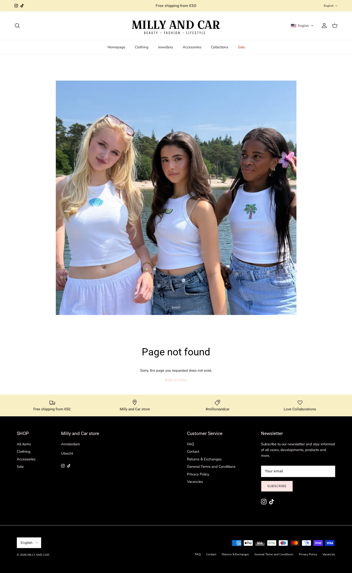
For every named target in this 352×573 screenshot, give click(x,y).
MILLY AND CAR (38, 555)
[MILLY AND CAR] (176, 25)
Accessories (192, 47)
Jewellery (165, 47)
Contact (193, 451)
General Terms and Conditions (211, 466)
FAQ (190, 444)
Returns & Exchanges (204, 459)
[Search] (17, 25)
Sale (241, 47)
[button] (302, 25)
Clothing (141, 47)
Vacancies (195, 481)
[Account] (323, 25)
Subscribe (277, 486)
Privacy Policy (198, 474)
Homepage (116, 47)
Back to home (176, 379)
